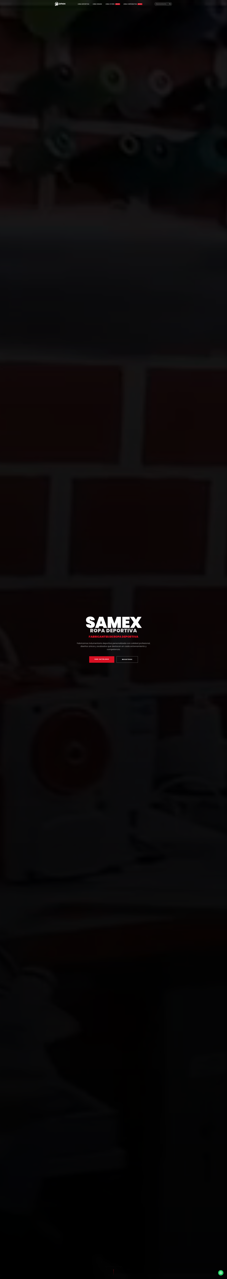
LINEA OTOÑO (112, 4)
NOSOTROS (127, 659)
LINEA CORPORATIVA (132, 4)
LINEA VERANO (97, 4)
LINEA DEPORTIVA (83, 4)
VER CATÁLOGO (102, 659)
